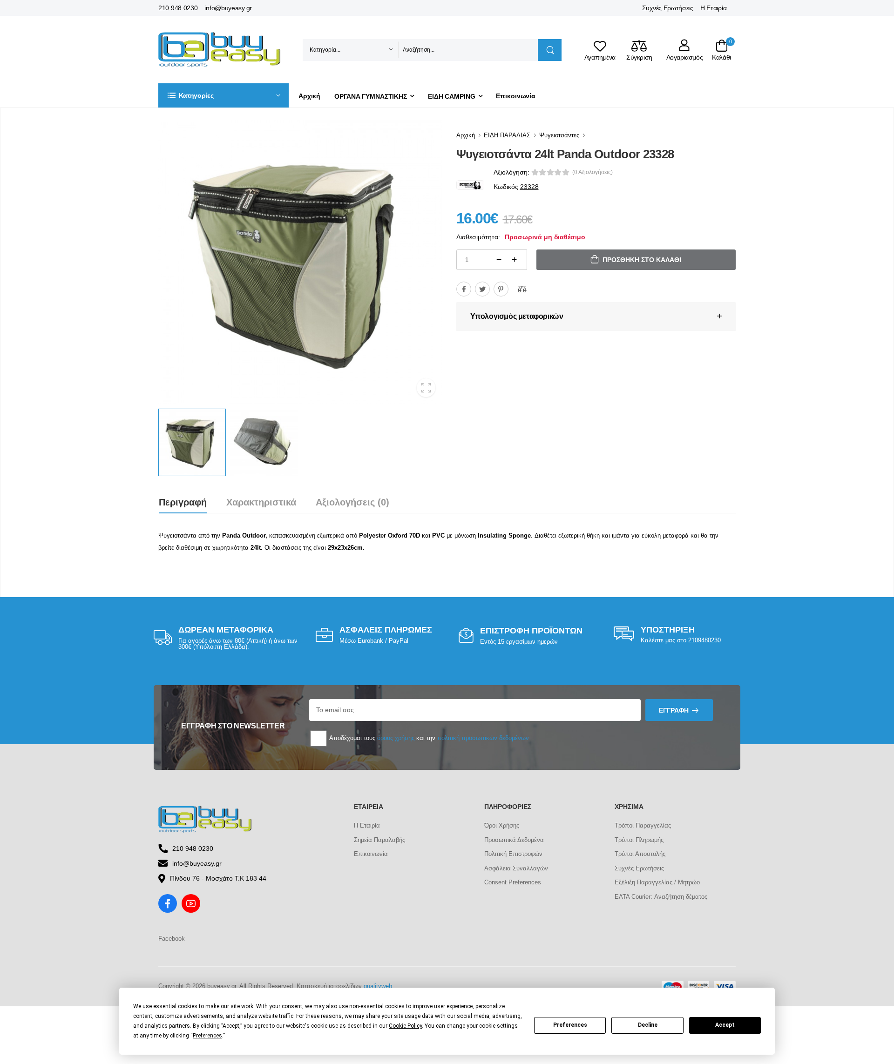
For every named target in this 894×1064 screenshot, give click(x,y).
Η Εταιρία (713, 8)
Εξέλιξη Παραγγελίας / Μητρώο (657, 882)
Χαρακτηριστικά (261, 502)
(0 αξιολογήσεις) (592, 172)
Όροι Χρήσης (501, 825)
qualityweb (378, 986)
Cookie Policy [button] (405, 1026)
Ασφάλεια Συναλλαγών (516, 868)
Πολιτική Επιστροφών (513, 853)
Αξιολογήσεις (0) (352, 502)
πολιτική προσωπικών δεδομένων (483, 737)
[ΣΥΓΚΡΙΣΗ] (522, 289)
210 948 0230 (177, 8)
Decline (647, 1025)
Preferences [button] (207, 1035)
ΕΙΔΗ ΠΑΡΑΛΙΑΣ (507, 135)
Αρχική (309, 96)
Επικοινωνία (515, 96)
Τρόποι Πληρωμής (639, 839)
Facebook (171, 938)
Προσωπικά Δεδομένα (514, 839)
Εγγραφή (674, 710)
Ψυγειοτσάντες (559, 135)
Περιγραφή (183, 502)
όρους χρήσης (395, 737)
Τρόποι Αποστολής (640, 853)
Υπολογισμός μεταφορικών (516, 316)
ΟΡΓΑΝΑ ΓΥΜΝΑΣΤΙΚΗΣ (370, 96)
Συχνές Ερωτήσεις (667, 8)
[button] (223, 95)
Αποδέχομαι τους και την (428, 737)
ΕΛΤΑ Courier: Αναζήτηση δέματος (661, 896)
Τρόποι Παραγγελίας (643, 825)
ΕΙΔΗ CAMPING (451, 96)
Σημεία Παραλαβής (379, 839)
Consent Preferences (512, 882)
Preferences (570, 1025)
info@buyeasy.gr (228, 8)
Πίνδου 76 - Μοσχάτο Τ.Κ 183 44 (218, 878)
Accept (725, 1025)
